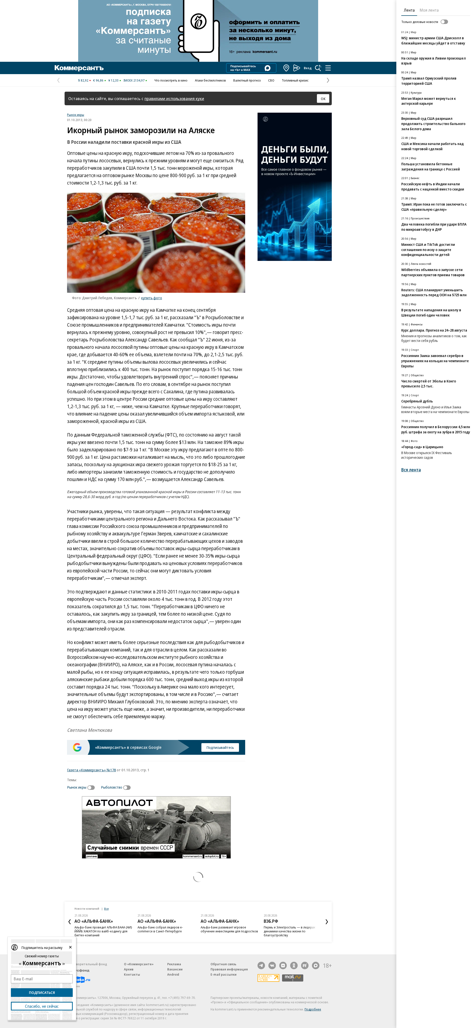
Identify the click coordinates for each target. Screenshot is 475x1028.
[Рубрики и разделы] (328, 68)
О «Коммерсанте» (139, 964)
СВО (271, 80)
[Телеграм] (261, 965)
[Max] (315, 965)
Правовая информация (229, 969)
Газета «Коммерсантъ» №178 (91, 769)
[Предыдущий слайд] (69, 922)
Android (173, 974)
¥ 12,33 (113, 80)
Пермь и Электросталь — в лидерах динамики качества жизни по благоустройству (289, 931)
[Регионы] (286, 68)
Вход (308, 68)
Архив (128, 969)
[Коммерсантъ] (79, 67)
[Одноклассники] (294, 965)
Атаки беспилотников (210, 80)
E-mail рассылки (224, 974)
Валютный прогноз (247, 80)
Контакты (132, 974)
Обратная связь (223, 964)
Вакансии (175, 969)
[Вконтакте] (272, 965)
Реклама (174, 964)
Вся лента (411, 470)
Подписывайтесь (220, 747)
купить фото (151, 297)
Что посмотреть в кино (171, 80)
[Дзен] (283, 965)
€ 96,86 (98, 80)
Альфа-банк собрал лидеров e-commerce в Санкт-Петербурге (160, 929)
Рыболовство (111, 787)
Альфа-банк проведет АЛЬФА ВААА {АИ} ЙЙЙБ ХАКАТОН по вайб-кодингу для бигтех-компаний (103, 931)
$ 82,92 (83, 80)
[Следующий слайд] (327, 922)
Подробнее (313, 1009)
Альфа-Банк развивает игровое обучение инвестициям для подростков (229, 929)
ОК (323, 98)
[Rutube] (305, 965)
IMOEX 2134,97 (133, 80)
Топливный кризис (295, 80)
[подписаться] (92, 787)
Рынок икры (75, 114)
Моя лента (429, 10)
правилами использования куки (174, 98)
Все (106, 908)
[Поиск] (318, 68)
